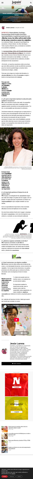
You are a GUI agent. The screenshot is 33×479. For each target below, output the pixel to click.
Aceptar (4, 476)
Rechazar (12, 476)
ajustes (13, 473)
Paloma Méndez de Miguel (15, 53)
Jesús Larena (10, 27)
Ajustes (19, 476)
